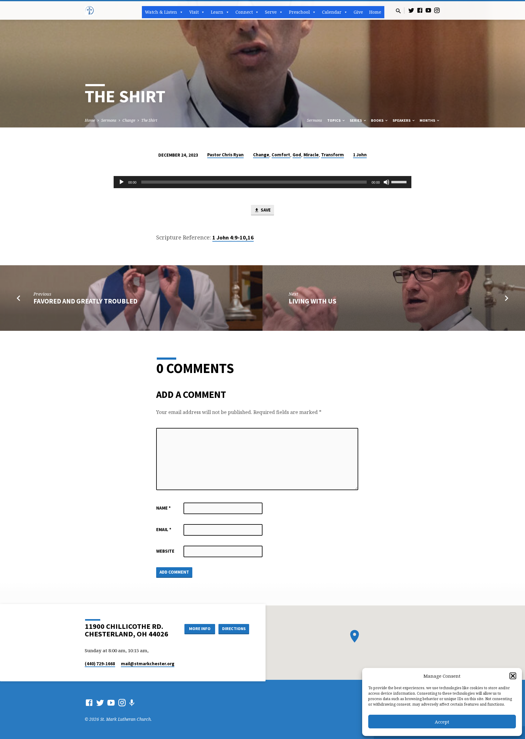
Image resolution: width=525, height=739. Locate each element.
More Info (200, 628)
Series (356, 120)
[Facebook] (420, 10)
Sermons (108, 120)
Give (358, 12)
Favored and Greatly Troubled (85, 301)
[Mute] (386, 182)
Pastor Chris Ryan (225, 155)
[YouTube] (428, 10)
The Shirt (149, 120)
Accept (442, 722)
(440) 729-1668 (100, 663)
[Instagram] (437, 10)
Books (377, 120)
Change (128, 120)
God (297, 155)
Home (375, 12)
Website (165, 551)
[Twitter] (411, 10)
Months (428, 120)
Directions (234, 628)
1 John (360, 155)
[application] (262, 182)
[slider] (399, 181)
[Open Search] (398, 10)
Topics (334, 120)
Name (163, 508)
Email (163, 529)
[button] (513, 676)
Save (265, 210)
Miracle (311, 155)
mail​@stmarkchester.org (147, 663)
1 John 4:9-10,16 (233, 237)
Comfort (281, 155)
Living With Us (312, 301)
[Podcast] (132, 702)
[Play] (121, 182)
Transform (332, 155)
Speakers (402, 120)
